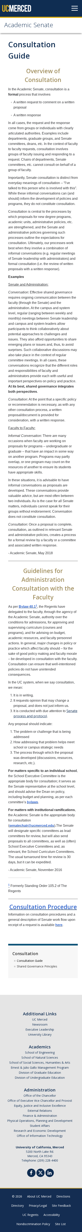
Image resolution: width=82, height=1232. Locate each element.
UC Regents (30, 1215)
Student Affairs (40, 1126)
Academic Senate (28, 25)
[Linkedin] (49, 1173)
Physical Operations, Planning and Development (40, 1121)
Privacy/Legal (38, 1206)
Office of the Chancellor (40, 1096)
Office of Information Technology (40, 1136)
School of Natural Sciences (39, 1057)
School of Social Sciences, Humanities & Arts (39, 1062)
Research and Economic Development (40, 1131)
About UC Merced (39, 1196)
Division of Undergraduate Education (40, 1078)
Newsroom (40, 1024)
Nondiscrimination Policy (33, 1224)
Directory (17, 1206)
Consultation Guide (30, 961)
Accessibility (52, 1215)
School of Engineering (40, 1052)
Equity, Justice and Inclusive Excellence (40, 1106)
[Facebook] (31, 1173)
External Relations (40, 1111)
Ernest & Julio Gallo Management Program (40, 1068)
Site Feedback (61, 1206)
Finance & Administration (40, 1116)
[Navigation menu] (74, 8)
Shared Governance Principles (37, 966)
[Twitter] (40, 1172)
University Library (40, 1034)
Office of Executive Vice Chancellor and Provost (40, 1101)
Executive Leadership (39, 1029)
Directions (63, 1196)
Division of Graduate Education (40, 1073)
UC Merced (39, 1019)
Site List (60, 1224)
